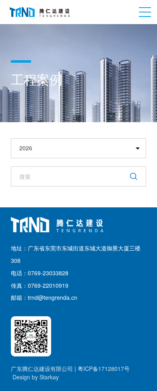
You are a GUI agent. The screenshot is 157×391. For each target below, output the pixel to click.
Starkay (49, 377)
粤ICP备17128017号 (104, 368)
